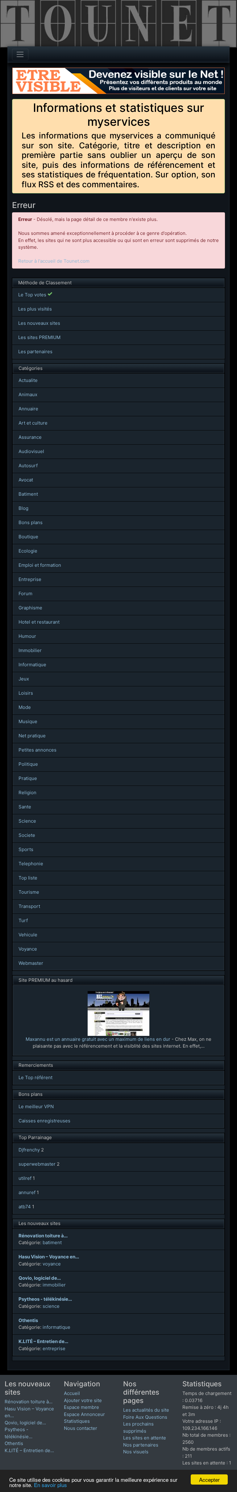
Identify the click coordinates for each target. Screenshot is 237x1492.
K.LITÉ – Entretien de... (29, 1450)
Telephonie (31, 864)
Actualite (28, 380)
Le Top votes (33, 295)
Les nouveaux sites (39, 323)
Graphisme (30, 608)
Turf (23, 920)
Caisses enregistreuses (44, 1121)
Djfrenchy (29, 1150)
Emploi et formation (40, 565)
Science (27, 821)
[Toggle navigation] (20, 55)
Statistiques (77, 1421)
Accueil (72, 1393)
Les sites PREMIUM (39, 337)
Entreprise (30, 579)
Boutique (28, 537)
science (51, 1306)
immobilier (54, 1285)
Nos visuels (135, 1452)
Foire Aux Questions (145, 1417)
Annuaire (28, 409)
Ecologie (28, 551)
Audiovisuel (31, 451)
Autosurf (28, 465)
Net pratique (32, 736)
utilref (25, 1178)
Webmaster (31, 963)
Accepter (209, 1479)
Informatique (32, 665)
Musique (28, 721)
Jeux (24, 679)
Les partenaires (35, 351)
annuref (27, 1192)
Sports (26, 849)
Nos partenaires (140, 1445)
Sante (25, 807)
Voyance (28, 949)
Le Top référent (35, 1077)
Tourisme (29, 892)
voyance (52, 1264)
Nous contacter (80, 1428)
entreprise (54, 1348)
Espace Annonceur (84, 1414)
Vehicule (28, 935)
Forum (25, 593)
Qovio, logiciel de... (25, 1423)
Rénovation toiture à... (28, 1402)
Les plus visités (35, 309)
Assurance (30, 437)
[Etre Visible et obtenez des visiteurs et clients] (118, 71)
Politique (28, 764)
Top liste (28, 878)
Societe (27, 835)
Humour (27, 636)
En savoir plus (50, 1485)
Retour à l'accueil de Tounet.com (53, 261)
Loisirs (26, 693)
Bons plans (31, 522)
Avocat (26, 480)
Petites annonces (37, 750)
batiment (52, 1242)
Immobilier (30, 650)
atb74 (25, 1207)
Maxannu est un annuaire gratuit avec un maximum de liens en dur (98, 1039)
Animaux (28, 394)
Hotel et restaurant (39, 622)
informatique (56, 1327)
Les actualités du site (146, 1410)
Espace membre (81, 1407)
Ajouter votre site (83, 1400)
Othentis (14, 1443)
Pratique (28, 778)
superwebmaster (37, 1164)
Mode (25, 707)
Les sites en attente (144, 1438)
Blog (23, 508)
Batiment (28, 494)
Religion (27, 792)
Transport (29, 906)
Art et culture (33, 423)
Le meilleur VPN (36, 1106)
